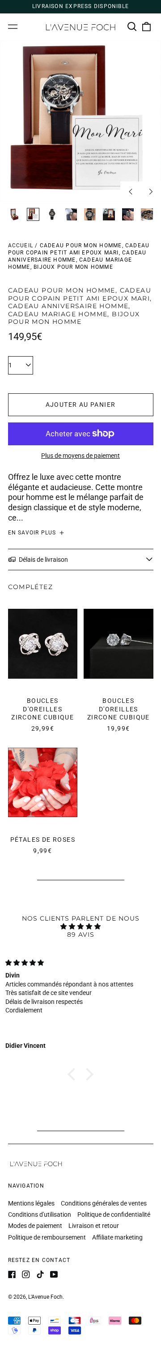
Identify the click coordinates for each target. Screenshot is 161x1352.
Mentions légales (31, 1203)
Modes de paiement (35, 1225)
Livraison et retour (93, 1225)
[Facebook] (12, 1274)
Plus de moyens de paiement (80, 455)
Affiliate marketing (117, 1237)
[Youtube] (54, 1274)
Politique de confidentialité (113, 1214)
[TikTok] (40, 1274)
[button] (132, 27)
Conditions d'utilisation (39, 1214)
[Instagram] (26, 1274)
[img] (80, 926)
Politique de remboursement (47, 1237)
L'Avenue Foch (45, 1297)
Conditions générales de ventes (104, 1203)
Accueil (21, 245)
